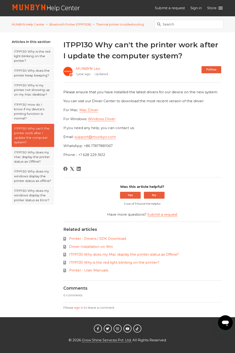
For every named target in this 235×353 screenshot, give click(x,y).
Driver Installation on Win (91, 246)
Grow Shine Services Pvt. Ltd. (106, 340)
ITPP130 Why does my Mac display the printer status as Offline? (32, 157)
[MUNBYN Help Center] (46, 8)
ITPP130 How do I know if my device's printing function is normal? (29, 111)
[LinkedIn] (79, 169)
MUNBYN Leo (88, 68)
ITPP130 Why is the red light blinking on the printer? (32, 56)
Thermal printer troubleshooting (120, 24)
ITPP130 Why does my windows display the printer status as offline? (32, 176)
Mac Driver (88, 110)
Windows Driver (101, 119)
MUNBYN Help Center (28, 24)
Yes (130, 195)
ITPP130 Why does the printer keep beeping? (32, 73)
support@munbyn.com (95, 137)
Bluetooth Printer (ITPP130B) (70, 24)
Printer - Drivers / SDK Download (97, 238)
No (154, 195)
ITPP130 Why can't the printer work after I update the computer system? (31, 135)
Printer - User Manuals (88, 270)
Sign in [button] (196, 8)
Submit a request (170, 8)
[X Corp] (72, 169)
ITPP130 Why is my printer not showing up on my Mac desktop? (32, 89)
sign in (78, 307)
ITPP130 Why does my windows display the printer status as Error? (31, 195)
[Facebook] (65, 169)
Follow (211, 69)
